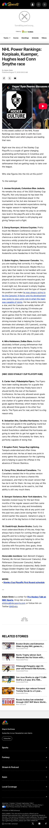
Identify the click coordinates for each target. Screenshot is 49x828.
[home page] (10, 4)
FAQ (31, 803)
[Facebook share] (4, 78)
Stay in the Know (8, 729)
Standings (25, 38)
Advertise (5, 803)
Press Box (19, 805)
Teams (6, 38)
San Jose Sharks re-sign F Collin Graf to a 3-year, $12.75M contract (31, 678)
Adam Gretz (8, 70)
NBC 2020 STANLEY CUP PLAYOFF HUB (22, 374)
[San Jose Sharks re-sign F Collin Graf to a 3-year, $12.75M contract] (8, 679)
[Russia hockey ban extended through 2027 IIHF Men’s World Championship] (8, 701)
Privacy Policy (37, 805)
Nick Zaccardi (21, 704)
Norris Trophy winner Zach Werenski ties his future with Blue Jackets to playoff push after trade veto (29, 656)
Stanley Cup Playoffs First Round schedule (24, 582)
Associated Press (22, 648)
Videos (44, 38)
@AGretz (13, 606)
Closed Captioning (22, 803)
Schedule (35, 38)
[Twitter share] (10, 78)
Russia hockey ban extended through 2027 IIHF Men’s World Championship (30, 700)
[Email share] (15, 78)
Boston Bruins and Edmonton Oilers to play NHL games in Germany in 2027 (30, 644)
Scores (15, 38)
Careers (12, 803)
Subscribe (7, 738)
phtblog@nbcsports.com (13, 603)
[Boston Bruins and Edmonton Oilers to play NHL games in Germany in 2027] (8, 645)
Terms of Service (34, 807)
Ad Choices (27, 805)
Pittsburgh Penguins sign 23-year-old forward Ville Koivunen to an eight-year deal (31, 667)
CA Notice (23, 807)
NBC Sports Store (8, 805)
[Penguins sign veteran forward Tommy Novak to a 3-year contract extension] (8, 690)
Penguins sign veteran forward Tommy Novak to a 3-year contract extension (30, 689)
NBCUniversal (15, 810)
